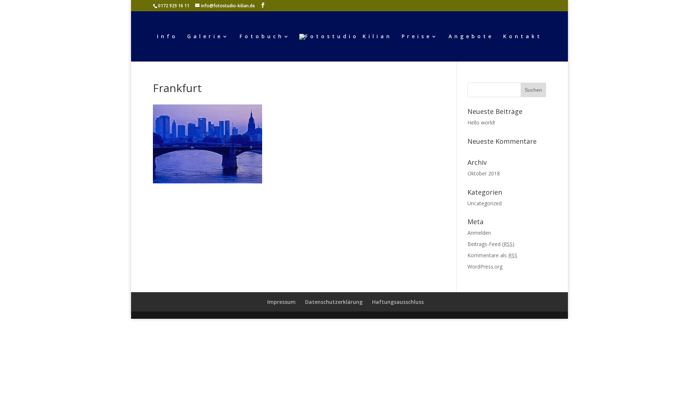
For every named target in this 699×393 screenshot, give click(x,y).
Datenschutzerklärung (334, 301)
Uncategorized (484, 203)
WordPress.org (484, 266)
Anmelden (479, 232)
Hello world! (481, 122)
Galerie (205, 37)
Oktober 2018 (483, 173)
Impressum (281, 301)
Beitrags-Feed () (490, 244)
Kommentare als (492, 255)
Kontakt (522, 37)
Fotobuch (262, 37)
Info (167, 37)
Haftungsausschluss (398, 301)
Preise (417, 37)
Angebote (471, 37)
